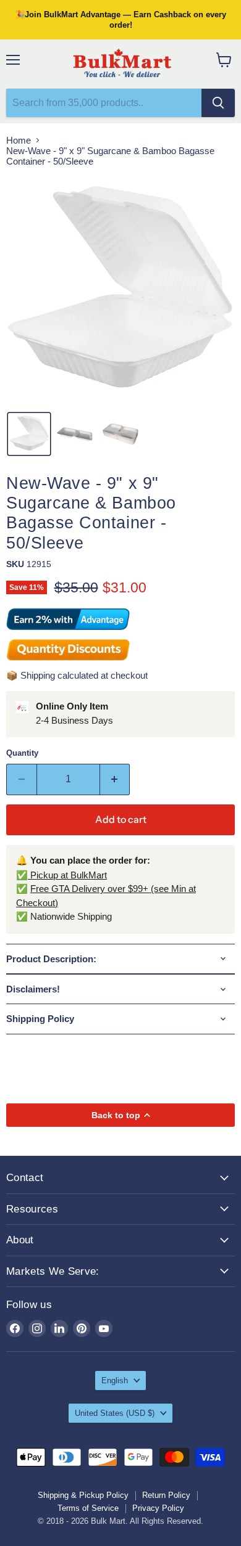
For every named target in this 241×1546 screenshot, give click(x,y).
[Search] (218, 103)
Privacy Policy (158, 1508)
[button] (29, 434)
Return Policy (166, 1495)
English (114, 1380)
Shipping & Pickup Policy (83, 1495)
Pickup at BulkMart (67, 875)
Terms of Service (88, 1508)
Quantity (22, 753)
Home (18, 140)
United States (114, 1413)
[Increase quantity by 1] (115, 779)
